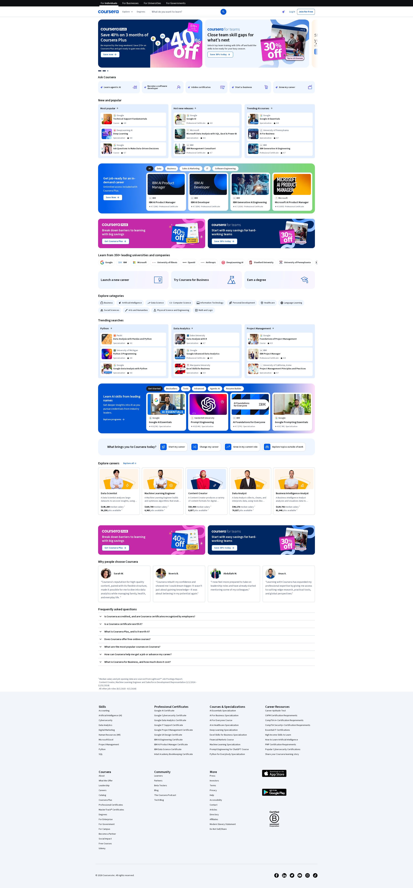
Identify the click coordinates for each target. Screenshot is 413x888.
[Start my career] (173, 446)
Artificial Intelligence (132, 302)
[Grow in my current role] (242, 446)
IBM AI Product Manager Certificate (171, 744)
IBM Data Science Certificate (167, 749)
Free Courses (105, 843)
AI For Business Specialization (224, 715)
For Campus (104, 829)
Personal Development (244, 302)
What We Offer (106, 780)
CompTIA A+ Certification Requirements (284, 720)
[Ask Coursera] (283, 12)
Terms (213, 785)
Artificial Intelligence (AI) (110, 715)
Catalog (102, 795)
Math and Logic (206, 310)
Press (212, 775)
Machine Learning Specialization (225, 744)
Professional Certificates (111, 805)
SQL (101, 754)
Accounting (104, 710)
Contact (213, 805)
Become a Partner (107, 834)
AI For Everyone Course (221, 720)
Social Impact (105, 838)
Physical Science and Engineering (173, 310)
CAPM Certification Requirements (281, 715)
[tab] (149, 168)
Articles (213, 809)
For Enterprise (106, 819)
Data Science (157, 302)
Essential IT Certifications (277, 730)
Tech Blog (159, 800)
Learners (158, 775)
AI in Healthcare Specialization (224, 725)
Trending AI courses (258, 108)
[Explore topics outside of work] (284, 446)
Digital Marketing (107, 730)
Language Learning (293, 302)
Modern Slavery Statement (223, 824)
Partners (158, 780)
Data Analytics (182, 328)
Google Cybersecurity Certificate (170, 715)
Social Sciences (111, 310)
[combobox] (181, 12)
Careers (102, 790)
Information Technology (211, 302)
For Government (107, 824)
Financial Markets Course (222, 739)
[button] (141, 12)
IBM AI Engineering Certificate (168, 739)
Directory (214, 814)
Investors (214, 780)
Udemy (102, 848)
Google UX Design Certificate (168, 735)
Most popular (107, 108)
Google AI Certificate (164, 710)
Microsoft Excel (106, 739)
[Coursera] (108, 11)
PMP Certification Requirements (280, 744)
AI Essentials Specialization (223, 710)
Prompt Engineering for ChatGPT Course (229, 749)
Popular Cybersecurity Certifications (282, 749)
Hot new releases (183, 108)
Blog (156, 790)
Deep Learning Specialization (224, 730)
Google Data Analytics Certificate (170, 720)
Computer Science (182, 302)
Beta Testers (160, 785)
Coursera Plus (105, 800)
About (102, 775)
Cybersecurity (105, 720)
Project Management (259, 328)
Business (108, 302)
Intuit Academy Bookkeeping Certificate (173, 754)
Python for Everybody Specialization (227, 754)
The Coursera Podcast (165, 795)
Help (212, 795)
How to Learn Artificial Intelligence (281, 739)
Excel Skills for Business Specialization (228, 735)
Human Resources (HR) (110, 735)
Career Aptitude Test (275, 710)
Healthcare (269, 302)
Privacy (213, 790)
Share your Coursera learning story (282, 754)
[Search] (223, 12)
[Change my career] (205, 446)
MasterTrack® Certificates (111, 809)
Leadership (104, 785)
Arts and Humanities (138, 310)
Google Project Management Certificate (173, 730)
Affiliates (214, 819)
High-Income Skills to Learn (278, 735)
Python (104, 328)
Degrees (103, 814)
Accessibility (216, 800)
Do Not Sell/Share (218, 829)
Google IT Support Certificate (168, 725)
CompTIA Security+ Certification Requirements (287, 725)
